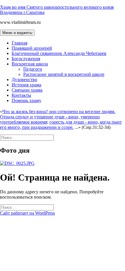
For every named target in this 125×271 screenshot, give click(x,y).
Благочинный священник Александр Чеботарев (59, 53)
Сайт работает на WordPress (27, 213)
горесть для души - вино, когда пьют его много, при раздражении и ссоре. (61, 125)
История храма (26, 84)
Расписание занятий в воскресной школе (63, 74)
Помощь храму (26, 100)
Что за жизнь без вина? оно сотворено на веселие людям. (58, 111)
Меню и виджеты (17, 33)
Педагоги (32, 69)
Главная (19, 42)
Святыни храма (27, 90)
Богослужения (26, 58)
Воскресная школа (30, 63)
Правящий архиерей (32, 48)
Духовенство (24, 79)
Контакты (21, 95)
